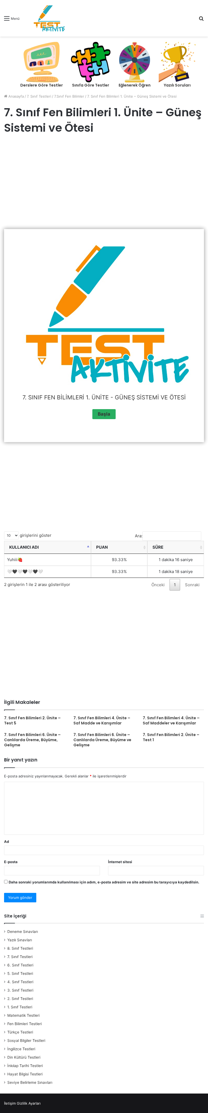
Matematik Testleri (23, 1015)
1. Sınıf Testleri (19, 1007)
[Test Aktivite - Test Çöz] (49, 18)
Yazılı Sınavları (19, 940)
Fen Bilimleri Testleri (24, 1024)
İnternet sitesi (120, 862)
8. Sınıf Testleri (20, 948)
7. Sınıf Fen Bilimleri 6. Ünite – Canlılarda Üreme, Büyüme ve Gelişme (102, 740)
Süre (157, 547)
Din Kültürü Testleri (23, 1057)
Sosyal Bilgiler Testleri (26, 1040)
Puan (102, 547)
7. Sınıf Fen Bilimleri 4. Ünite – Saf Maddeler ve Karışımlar (171, 720)
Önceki (158, 584)
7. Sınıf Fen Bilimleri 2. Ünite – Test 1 (171, 737)
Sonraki (192, 584)
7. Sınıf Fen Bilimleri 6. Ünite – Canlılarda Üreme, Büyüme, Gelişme (32, 740)
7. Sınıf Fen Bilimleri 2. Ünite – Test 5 (32, 720)
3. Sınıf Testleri (20, 990)
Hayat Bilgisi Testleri (25, 1074)
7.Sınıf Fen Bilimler (69, 96)
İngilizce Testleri (21, 1049)
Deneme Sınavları (22, 931)
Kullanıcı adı (24, 547)
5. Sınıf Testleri (20, 973)
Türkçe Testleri (20, 1032)
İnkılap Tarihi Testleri (25, 1066)
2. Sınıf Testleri (20, 998)
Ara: (138, 535)
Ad (6, 841)
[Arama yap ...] (201, 20)
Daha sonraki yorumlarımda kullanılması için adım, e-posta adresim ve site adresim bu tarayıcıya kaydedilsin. (104, 882)
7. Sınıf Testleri (39, 96)
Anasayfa (15, 96)
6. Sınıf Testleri (20, 965)
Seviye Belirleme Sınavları (29, 1082)
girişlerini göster (35, 535)
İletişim (10, 1103)
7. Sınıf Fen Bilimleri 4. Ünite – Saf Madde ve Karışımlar (101, 720)
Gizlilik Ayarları (29, 1103)
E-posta (11, 862)
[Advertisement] (104, 183)
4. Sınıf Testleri (20, 982)
